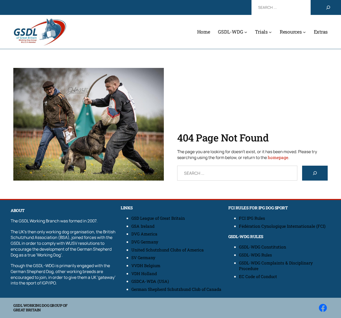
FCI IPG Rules (252, 218)
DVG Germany (144, 241)
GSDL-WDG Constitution (262, 247)
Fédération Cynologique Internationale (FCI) (282, 226)
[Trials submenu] (270, 31)
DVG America (144, 234)
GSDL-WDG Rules (255, 255)
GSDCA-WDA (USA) (150, 281)
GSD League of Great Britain (158, 218)
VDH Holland (144, 273)
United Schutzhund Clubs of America (167, 249)
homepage (278, 157)
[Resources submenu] (304, 31)
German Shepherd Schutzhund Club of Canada (176, 289)
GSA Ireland (143, 226)
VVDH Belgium (145, 265)
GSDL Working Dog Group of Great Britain (40, 307)
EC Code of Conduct (258, 276)
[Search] (328, 7)
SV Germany (143, 257)
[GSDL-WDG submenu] (245, 31)
